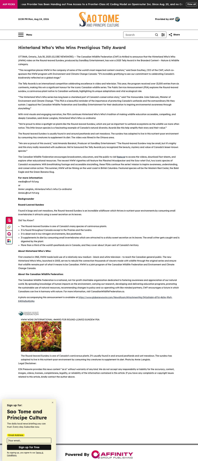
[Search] (156, 35)
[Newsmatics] (9, 240)
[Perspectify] (9, 227)
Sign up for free (29, 447)
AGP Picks (9, 4)
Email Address (15, 435)
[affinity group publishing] (9, 234)
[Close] (52, 402)
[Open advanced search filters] (163, 35)
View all (191, 4)
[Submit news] (9, 220)
